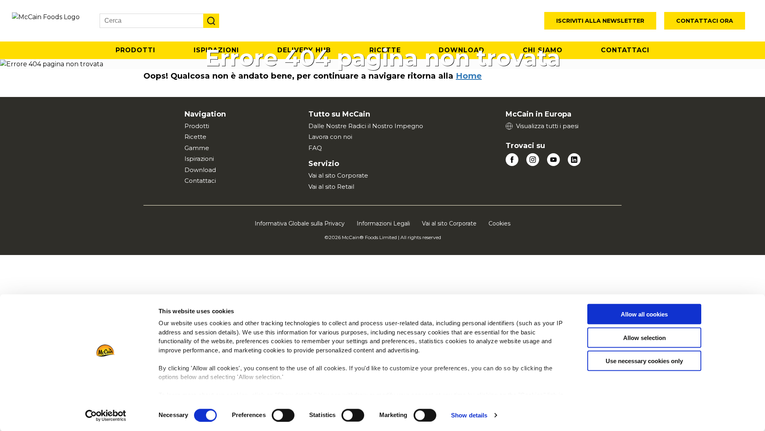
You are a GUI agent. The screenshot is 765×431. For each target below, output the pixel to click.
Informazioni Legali (383, 223)
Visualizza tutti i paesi (547, 126)
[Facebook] (512, 159)
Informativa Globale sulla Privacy (300, 223)
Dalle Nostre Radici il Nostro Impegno (365, 126)
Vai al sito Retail (331, 186)
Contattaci (625, 50)
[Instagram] (532, 159)
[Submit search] (211, 21)
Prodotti (135, 50)
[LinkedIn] (574, 159)
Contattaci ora (704, 20)
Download (200, 170)
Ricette (195, 136)
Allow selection (644, 337)
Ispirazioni (199, 158)
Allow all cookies (644, 314)
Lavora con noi (330, 136)
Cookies (499, 223)
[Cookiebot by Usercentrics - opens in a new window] (106, 415)
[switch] (283, 415)
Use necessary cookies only (644, 361)
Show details (469, 415)
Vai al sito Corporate (338, 175)
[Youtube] (553, 159)
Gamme (196, 148)
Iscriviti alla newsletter (600, 20)
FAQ (315, 148)
